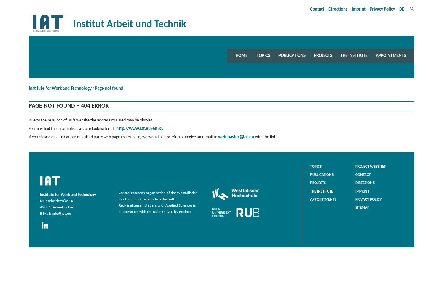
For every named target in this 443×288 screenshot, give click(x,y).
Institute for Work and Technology (60, 88)
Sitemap (362, 208)
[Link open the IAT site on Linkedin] (47, 229)
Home (241, 55)
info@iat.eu (61, 214)
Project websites (370, 167)
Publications (292, 55)
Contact (317, 9)
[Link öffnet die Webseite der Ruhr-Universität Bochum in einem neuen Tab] (235, 217)
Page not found (109, 88)
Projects (323, 55)
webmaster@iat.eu (236, 137)
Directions (337, 9)
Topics (263, 55)
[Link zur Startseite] (48, 31)
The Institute (354, 55)
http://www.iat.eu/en (136, 129)
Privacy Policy (382, 9)
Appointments (391, 55)
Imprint (359, 9)
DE (401, 9)
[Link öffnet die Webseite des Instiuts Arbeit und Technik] (50, 186)
